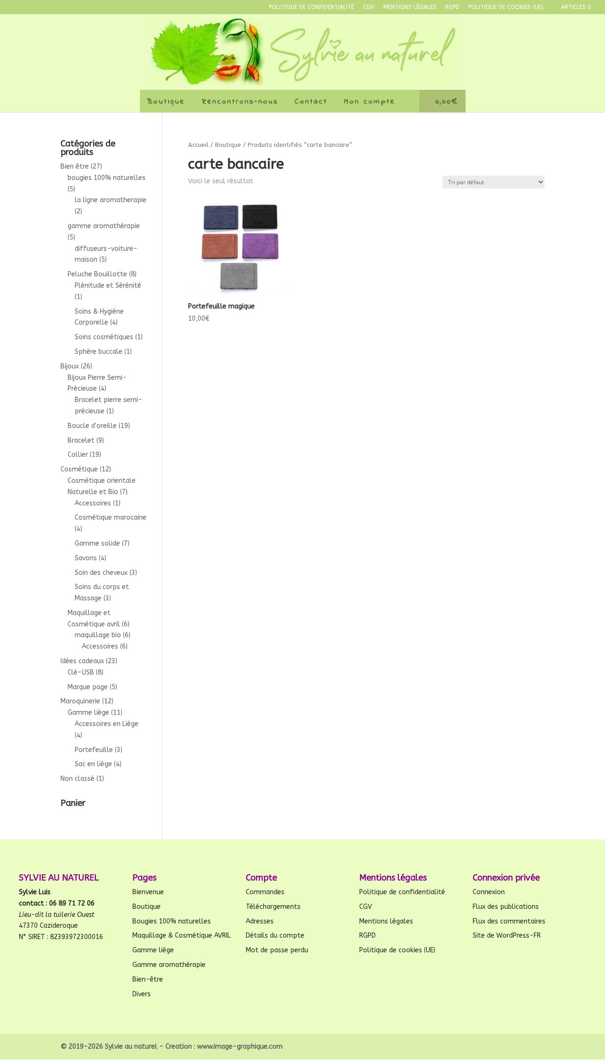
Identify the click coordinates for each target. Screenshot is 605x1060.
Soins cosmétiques (104, 337)
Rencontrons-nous (240, 101)
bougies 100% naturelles (107, 178)
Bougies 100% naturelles (171, 921)
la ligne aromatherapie (111, 200)
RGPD (452, 7)
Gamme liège (88, 713)
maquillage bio (98, 635)
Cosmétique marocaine (111, 517)
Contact (311, 101)
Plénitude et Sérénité (108, 286)
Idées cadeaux (82, 661)
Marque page (88, 687)
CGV (368, 7)
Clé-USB (81, 672)
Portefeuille (94, 750)
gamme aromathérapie (104, 226)
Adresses (260, 921)
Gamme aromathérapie (169, 965)
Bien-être (147, 979)
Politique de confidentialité (311, 7)
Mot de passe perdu (277, 950)
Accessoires (93, 503)
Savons (86, 558)
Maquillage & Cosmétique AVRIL (181, 936)
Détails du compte (275, 936)
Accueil (198, 144)
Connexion (489, 892)
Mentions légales (409, 7)
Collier (78, 455)
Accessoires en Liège (106, 724)
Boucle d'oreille (92, 426)
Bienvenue (148, 892)
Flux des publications (506, 907)
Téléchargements (273, 907)
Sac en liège (93, 764)
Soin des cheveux (101, 573)
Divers (141, 994)
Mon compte (370, 101)
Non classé (77, 779)
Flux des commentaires (509, 921)
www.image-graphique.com (240, 1047)
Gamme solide (97, 543)
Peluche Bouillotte (97, 274)
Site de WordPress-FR (507, 936)
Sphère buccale (98, 352)
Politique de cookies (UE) (505, 7)
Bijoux (69, 366)
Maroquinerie (80, 701)
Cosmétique (79, 469)
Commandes (265, 892)
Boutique (166, 101)
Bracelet (81, 440)
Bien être (74, 166)
